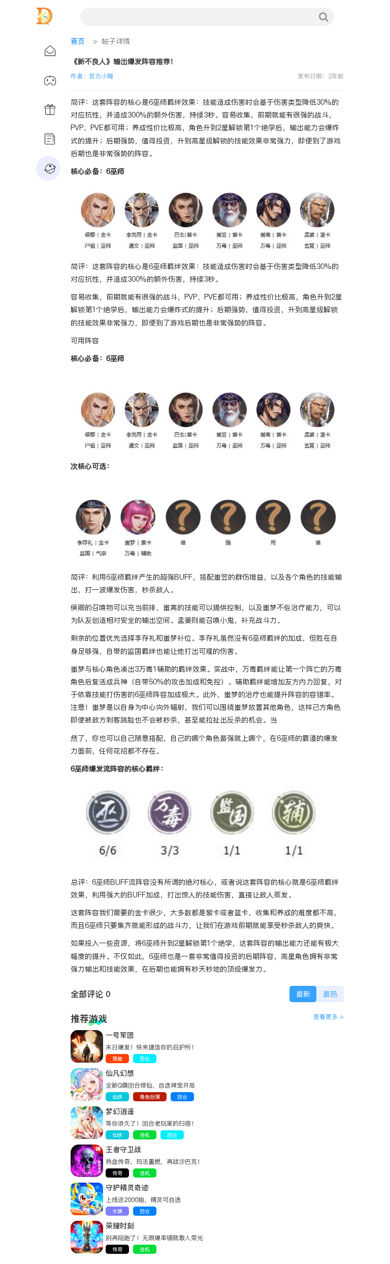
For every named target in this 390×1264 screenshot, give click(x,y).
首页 (78, 41)
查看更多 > (328, 1016)
